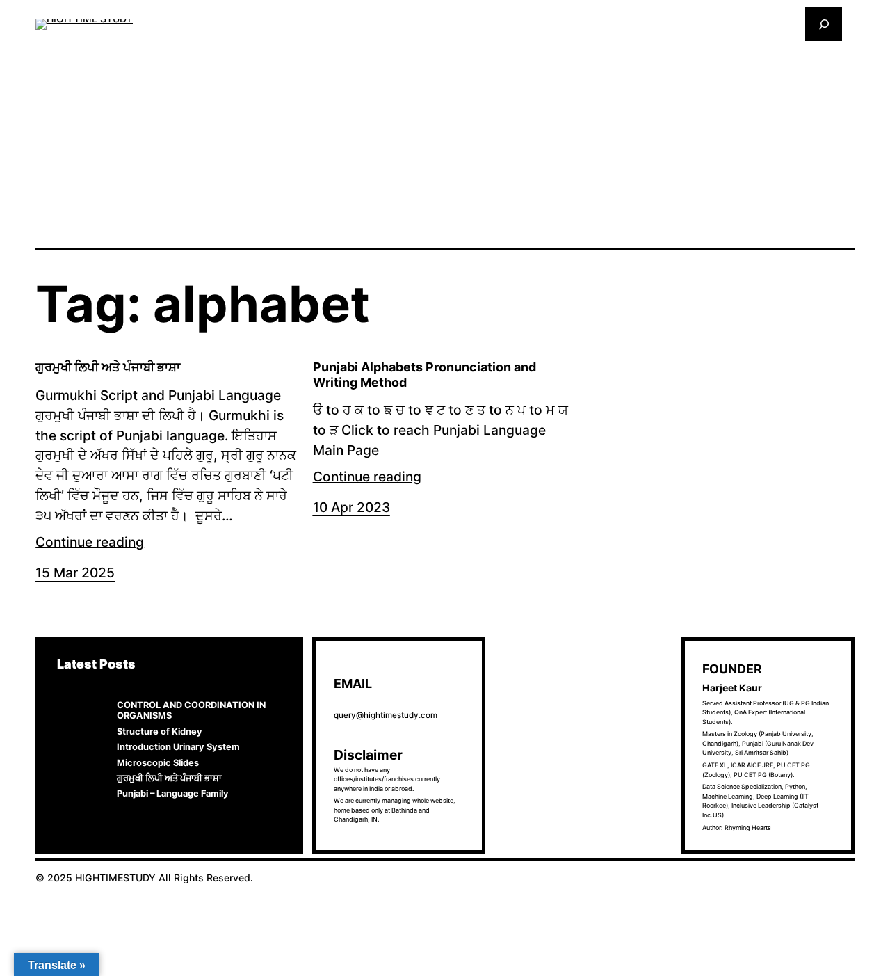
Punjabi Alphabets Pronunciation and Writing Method (424, 375)
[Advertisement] (445, 143)
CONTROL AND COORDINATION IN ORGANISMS (191, 710)
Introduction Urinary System (178, 747)
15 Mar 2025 (75, 572)
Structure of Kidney (159, 731)
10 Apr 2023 (351, 507)
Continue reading (89, 542)
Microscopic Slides (158, 763)
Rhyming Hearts (748, 827)
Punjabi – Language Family (173, 793)
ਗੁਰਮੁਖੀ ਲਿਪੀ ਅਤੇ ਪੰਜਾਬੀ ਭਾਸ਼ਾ (107, 367)
